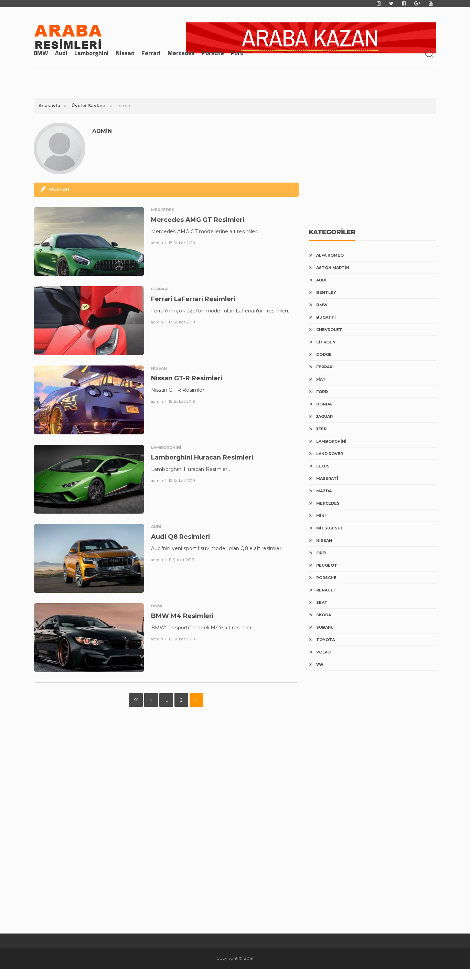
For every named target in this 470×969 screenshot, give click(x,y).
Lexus (323, 466)
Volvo (323, 652)
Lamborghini (91, 53)
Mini (321, 515)
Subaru (325, 627)
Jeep (321, 428)
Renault (326, 590)
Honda (324, 404)
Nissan (125, 53)
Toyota (325, 639)
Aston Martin (332, 267)
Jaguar (324, 416)
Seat (322, 602)
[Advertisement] (360, 167)
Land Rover (329, 453)
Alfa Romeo (330, 255)
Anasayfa (49, 105)
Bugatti (326, 317)
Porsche (213, 53)
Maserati (327, 478)
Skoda (323, 614)
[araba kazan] (311, 38)
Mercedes (181, 53)
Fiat (321, 379)
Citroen (325, 342)
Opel (322, 552)
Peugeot (326, 565)
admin (157, 242)
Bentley (326, 292)
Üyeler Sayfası (88, 105)
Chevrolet (329, 329)
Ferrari (151, 53)
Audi (61, 53)
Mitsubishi (329, 528)
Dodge (324, 354)
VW (319, 664)
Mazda (324, 490)
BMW (41, 53)
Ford (237, 53)
